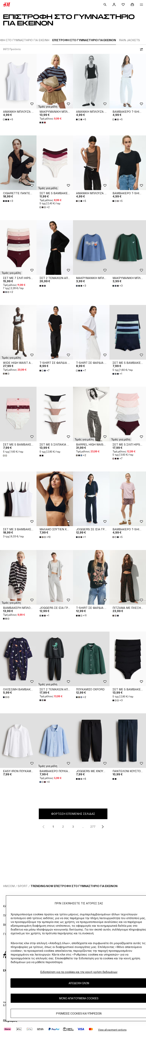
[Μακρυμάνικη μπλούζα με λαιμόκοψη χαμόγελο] (54, 81)
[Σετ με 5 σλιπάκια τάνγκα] (54, 414)
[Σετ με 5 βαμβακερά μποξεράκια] (128, 332)
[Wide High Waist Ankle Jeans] (18, 332)
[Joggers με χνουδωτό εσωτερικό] (91, 740)
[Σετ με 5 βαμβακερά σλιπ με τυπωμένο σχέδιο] (18, 414)
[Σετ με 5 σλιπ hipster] (128, 414)
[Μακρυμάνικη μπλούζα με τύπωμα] (91, 247)
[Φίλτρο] (140, 49)
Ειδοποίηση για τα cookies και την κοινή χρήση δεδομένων (78, 972)
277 (92, 826)
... (83, 826)
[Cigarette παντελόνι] (18, 162)
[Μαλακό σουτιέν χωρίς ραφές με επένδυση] (54, 498)
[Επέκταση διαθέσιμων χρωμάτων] (43, 122)
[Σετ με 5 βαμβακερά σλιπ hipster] (128, 659)
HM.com (9, 886)
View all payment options (112, 1029)
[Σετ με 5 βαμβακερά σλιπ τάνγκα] (54, 162)
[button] (47, 106)
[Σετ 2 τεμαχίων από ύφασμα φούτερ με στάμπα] (54, 659)
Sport (23, 886)
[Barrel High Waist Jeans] (91, 414)
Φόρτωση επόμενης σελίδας (73, 813)
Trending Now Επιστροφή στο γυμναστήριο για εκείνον (74, 886)
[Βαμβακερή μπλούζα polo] (18, 577)
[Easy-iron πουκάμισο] (18, 740)
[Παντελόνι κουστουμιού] (128, 740)
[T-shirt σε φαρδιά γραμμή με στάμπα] (91, 577)
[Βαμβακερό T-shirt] (128, 81)
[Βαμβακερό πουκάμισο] (54, 740)
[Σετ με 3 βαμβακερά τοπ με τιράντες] (18, 498)
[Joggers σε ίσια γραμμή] (91, 498)
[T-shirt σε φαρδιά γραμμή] (54, 332)
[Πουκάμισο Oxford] (91, 659)
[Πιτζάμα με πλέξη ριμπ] (128, 577)
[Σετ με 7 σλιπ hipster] (18, 247)
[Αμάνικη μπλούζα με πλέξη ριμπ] (18, 81)
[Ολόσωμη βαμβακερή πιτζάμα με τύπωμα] (18, 659)
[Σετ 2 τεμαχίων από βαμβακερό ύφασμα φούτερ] (54, 247)
